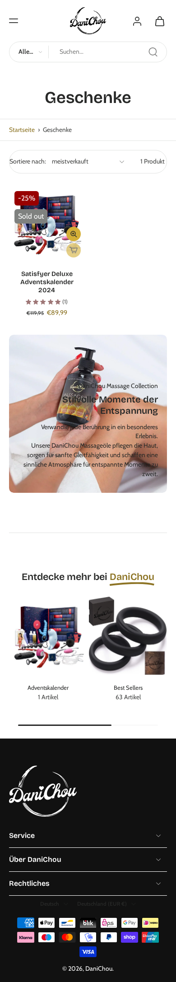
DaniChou (98, 968)
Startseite (22, 129)
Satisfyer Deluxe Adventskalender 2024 (47, 282)
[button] (13, 21)
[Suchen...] (153, 52)
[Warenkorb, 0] (157, 21)
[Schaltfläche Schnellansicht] (73, 234)
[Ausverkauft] (73, 250)
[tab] (15, 255)
